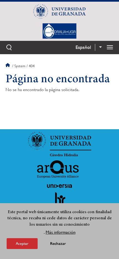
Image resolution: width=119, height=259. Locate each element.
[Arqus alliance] (58, 169)
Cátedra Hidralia (64, 155)
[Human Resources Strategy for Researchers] (59, 201)
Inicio (8, 66)
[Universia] (59, 186)
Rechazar (58, 243)
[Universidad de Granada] (59, 11)
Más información (61, 232)
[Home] (59, 30)
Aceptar (22, 243)
